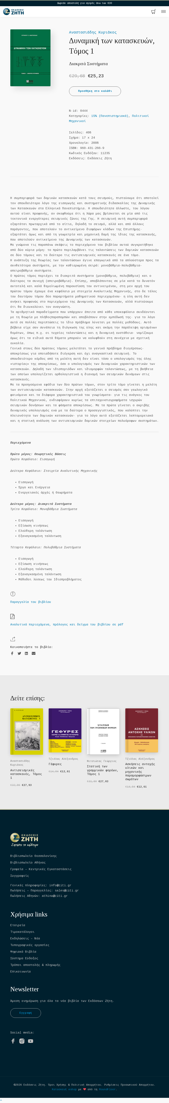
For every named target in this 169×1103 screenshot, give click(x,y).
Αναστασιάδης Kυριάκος (93, 32)
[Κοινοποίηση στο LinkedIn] (26, 654)
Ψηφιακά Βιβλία (23, 952)
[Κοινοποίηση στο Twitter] (19, 654)
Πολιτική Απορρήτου (86, 1084)
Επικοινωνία (20, 972)
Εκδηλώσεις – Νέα (25, 938)
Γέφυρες (55, 764)
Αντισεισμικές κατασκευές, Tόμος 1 (26, 774)
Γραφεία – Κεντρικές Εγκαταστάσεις (41, 869)
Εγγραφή (25, 1012)
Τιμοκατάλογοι (22, 932)
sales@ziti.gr (67, 890)
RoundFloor (107, 1089)
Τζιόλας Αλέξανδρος (63, 758)
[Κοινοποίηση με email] (33, 653)
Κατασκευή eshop (64, 1089)
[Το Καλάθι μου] (153, 12)
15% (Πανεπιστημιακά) (109, 116)
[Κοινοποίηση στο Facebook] (12, 654)
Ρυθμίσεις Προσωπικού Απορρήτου (129, 1084)
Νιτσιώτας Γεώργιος (102, 761)
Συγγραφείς (19, 876)
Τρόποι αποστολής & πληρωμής (35, 965)
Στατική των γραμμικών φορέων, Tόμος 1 (103, 770)
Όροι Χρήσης (57, 1084)
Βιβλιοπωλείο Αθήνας (28, 863)
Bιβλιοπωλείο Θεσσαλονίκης (33, 856)
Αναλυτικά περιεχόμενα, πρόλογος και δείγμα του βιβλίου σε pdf (66, 624)
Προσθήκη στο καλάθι (95, 91)
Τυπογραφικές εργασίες (29, 945)
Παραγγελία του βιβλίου (30, 602)
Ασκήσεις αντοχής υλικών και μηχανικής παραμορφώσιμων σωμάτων (140, 772)
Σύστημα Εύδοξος (24, 958)
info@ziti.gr (60, 885)
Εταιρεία (17, 925)
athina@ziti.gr (55, 896)
